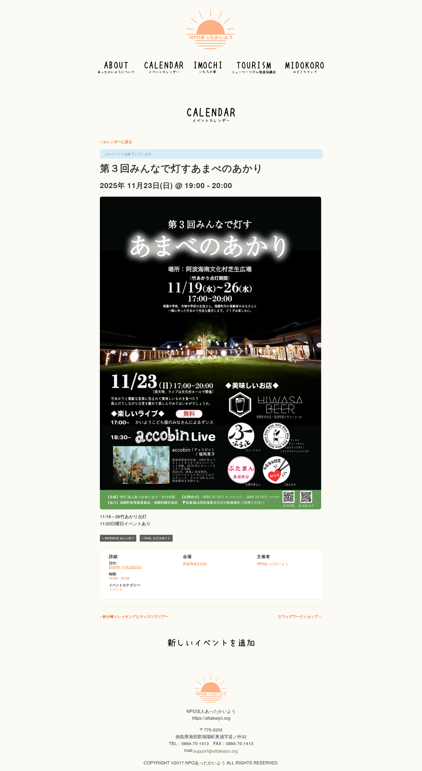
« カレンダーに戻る (116, 141)
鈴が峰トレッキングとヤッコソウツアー (134, 616)
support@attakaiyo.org (215, 751)
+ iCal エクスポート (156, 538)
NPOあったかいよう (272, 563)
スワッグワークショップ (299, 616)
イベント (116, 589)
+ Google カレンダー (118, 538)
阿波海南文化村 (195, 563)
